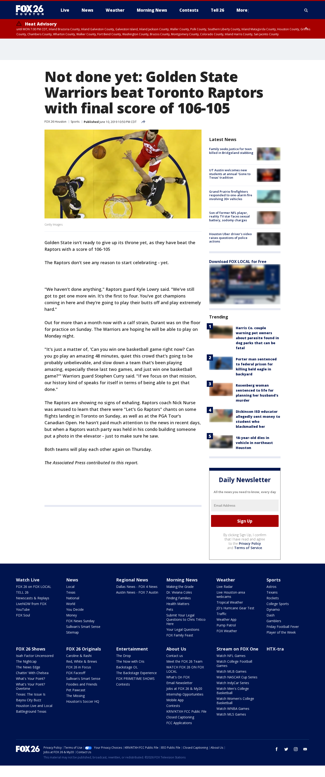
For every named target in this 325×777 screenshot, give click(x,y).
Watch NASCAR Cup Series (237, 677)
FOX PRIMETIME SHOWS (135, 678)
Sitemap (72, 632)
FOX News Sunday (80, 621)
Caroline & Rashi (79, 655)
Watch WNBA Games (233, 708)
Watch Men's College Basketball (233, 690)
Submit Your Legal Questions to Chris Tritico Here (186, 619)
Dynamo (273, 609)
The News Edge (28, 667)
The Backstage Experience (136, 673)
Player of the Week (281, 632)
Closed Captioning (180, 717)
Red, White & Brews (81, 661)
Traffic (222, 613)
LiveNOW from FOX (31, 603)
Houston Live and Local (34, 705)
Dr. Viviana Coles (179, 592)
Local (70, 586)
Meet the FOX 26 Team (184, 661)
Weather (226, 580)
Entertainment (132, 649)
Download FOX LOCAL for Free (237, 261)
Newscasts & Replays (32, 598)
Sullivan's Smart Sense (83, 626)
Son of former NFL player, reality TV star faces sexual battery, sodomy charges (229, 216)
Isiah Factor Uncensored (35, 655)
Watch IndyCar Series (233, 683)
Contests (123, 684)
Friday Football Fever (282, 626)
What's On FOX (178, 677)
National (72, 598)
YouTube (23, 609)
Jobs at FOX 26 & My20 (184, 688)
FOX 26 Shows (30, 649)
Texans (272, 592)
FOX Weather (227, 631)
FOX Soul (23, 615)
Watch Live (27, 580)
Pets (169, 609)
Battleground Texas (31, 711)
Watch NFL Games (231, 655)
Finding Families (178, 598)
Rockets (272, 598)
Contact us (174, 655)
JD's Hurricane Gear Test (235, 608)
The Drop (123, 655)
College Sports (277, 603)
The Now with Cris (130, 661)
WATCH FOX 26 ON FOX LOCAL (185, 669)
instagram (296, 749)
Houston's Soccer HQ (82, 701)
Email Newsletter (179, 683)
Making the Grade (180, 586)
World (70, 603)
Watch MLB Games (231, 671)
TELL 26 (22, 592)
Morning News (181, 580)
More (241, 10)
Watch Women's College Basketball (235, 700)
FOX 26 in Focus (78, 667)
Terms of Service (248, 547)
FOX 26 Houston (55, 122)
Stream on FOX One (237, 649)
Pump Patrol (226, 625)
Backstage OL (127, 667)
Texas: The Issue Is (30, 694)
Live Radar (225, 586)
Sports (75, 122)
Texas (70, 592)
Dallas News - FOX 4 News (137, 586)
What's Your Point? (30, 678)
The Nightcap (26, 661)
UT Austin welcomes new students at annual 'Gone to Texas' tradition (230, 174)
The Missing (75, 695)
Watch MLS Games (231, 714)
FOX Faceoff (75, 673)
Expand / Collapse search (306, 10)
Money (71, 615)
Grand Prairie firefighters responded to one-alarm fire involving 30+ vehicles (230, 195)
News (72, 580)
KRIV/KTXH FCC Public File (186, 711)
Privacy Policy (250, 543)
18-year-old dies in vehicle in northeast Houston (254, 442)
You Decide (75, 609)
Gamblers (273, 621)
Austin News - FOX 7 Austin (137, 592)
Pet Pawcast (75, 690)
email (305, 749)
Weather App (226, 619)
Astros (271, 586)
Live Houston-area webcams (231, 594)
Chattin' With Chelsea (32, 673)
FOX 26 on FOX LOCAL (33, 586)
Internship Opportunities (184, 694)
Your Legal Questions (182, 629)
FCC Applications (179, 723)
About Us (176, 649)
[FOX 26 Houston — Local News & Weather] (31, 10)
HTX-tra (275, 649)
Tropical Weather (230, 602)
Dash (270, 615)
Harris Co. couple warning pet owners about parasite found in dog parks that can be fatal (257, 338)
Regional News (132, 580)
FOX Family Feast (179, 635)
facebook (277, 749)
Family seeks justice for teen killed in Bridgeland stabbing (231, 151)
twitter (286, 749)
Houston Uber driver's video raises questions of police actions (230, 237)
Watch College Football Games (234, 663)
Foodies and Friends (81, 684)
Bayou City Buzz (28, 700)
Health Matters (177, 603)
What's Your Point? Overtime (30, 686)
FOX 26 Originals (83, 649)
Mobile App (175, 700)
